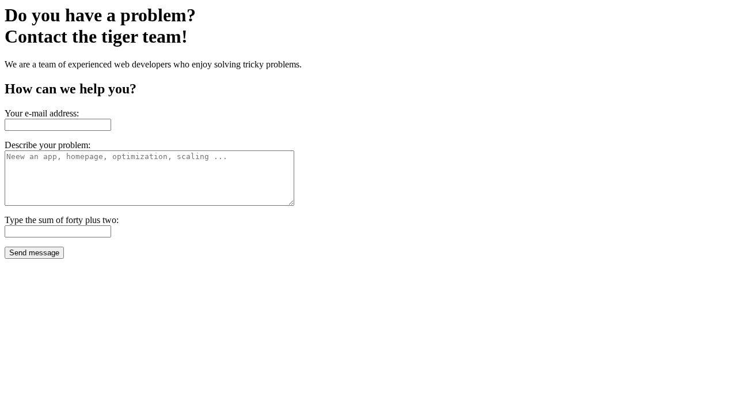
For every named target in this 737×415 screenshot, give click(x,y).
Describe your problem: (47, 145)
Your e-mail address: (42, 113)
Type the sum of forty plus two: (62, 220)
